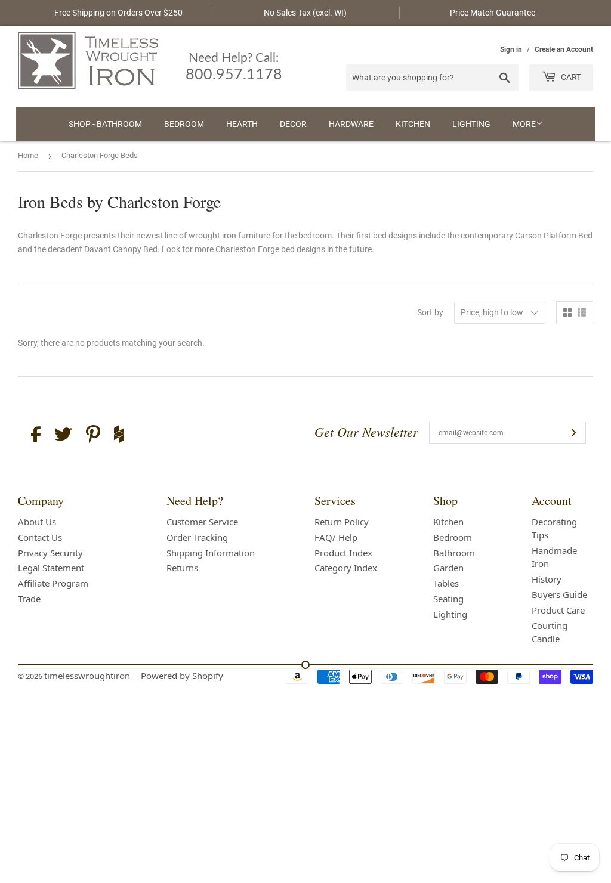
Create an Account (564, 49)
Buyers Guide (559, 594)
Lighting (471, 124)
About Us (37, 522)
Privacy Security (50, 553)
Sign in (511, 49)
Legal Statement (51, 568)
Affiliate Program (53, 583)
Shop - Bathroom (105, 124)
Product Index (343, 553)
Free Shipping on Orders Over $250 (118, 12)
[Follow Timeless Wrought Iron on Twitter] (63, 436)
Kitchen (413, 124)
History (546, 579)
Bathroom (454, 553)
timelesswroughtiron (87, 675)
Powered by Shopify (182, 675)
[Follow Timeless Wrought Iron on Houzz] (119, 436)
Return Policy (341, 522)
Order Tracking (197, 537)
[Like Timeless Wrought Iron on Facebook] (36, 436)
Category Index (345, 568)
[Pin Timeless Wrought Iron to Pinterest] (93, 436)
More (524, 124)
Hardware (351, 124)
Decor (293, 124)
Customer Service (202, 522)
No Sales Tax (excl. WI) (305, 12)
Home (28, 155)
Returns (182, 568)
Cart (570, 77)
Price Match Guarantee (492, 12)
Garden (448, 568)
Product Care (558, 610)
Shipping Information (210, 553)
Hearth (242, 124)
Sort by (430, 312)
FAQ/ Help (335, 537)
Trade (29, 599)
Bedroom (184, 124)
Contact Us (40, 537)
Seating (448, 599)
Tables (446, 583)
